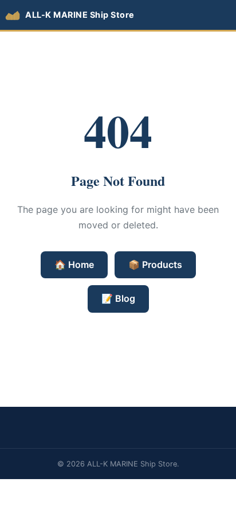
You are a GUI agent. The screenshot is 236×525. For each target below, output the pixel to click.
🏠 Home (74, 264)
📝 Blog (118, 298)
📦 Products (155, 264)
